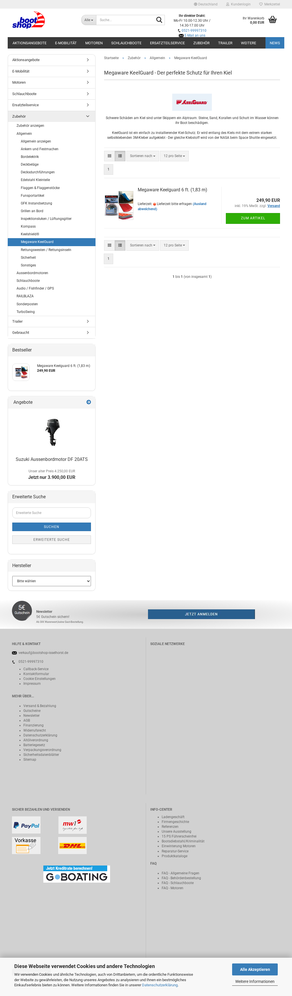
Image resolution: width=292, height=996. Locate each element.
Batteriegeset (33, 745)
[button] (206, 4)
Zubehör (201, 43)
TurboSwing (26, 312)
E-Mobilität (66, 43)
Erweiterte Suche (51, 540)
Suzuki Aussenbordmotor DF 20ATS (52, 459)
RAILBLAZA (25, 296)
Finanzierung (33, 725)
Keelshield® (30, 234)
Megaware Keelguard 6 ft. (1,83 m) (172, 189)
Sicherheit (28, 258)
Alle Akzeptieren (255, 969)
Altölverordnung (35, 740)
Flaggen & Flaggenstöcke (40, 188)
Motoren (94, 43)
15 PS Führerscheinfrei (179, 836)
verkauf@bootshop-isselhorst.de (43, 653)
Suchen (51, 527)
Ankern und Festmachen (39, 149)
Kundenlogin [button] (240, 4)
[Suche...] (159, 20)
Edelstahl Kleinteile (35, 180)
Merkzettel (271, 4)
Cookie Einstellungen (39, 679)
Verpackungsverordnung (42, 750)
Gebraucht (20, 332)
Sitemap (29, 760)
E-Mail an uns (194, 35)
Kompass (28, 226)
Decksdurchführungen (38, 172)
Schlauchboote (126, 43)
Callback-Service (35, 669)
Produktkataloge (174, 856)
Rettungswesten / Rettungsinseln (46, 250)
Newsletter (31, 716)
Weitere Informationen (255, 981)
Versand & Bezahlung (39, 706)
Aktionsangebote (29, 43)
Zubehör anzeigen (30, 126)
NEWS (275, 43)
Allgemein (24, 134)
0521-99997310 (194, 31)
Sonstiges (28, 265)
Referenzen (170, 827)
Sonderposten (27, 304)
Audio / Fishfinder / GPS (35, 288)
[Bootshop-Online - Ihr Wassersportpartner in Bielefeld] (42, 20)
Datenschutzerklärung (160, 985)
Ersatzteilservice (167, 43)
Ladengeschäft (173, 817)
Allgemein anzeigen (36, 141)
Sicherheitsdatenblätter (41, 755)
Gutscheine (31, 711)
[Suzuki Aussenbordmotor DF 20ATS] (51, 431)
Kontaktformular (36, 674)
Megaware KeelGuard (37, 242)
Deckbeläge (29, 164)
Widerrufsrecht (34, 730)
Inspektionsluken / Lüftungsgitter (46, 219)
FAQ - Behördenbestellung (181, 878)
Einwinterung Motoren (179, 846)
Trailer (225, 43)
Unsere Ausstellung (176, 832)
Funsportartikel (32, 196)
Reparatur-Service (175, 851)
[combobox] (142, 156)
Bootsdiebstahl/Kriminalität (183, 841)
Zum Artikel (253, 218)
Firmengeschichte (175, 822)
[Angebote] (88, 402)
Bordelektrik (30, 157)
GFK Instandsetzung (36, 203)
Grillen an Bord (32, 211)
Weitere (248, 43)
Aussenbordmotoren (32, 273)
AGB (26, 720)
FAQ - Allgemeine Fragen (180, 873)
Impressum (32, 684)
